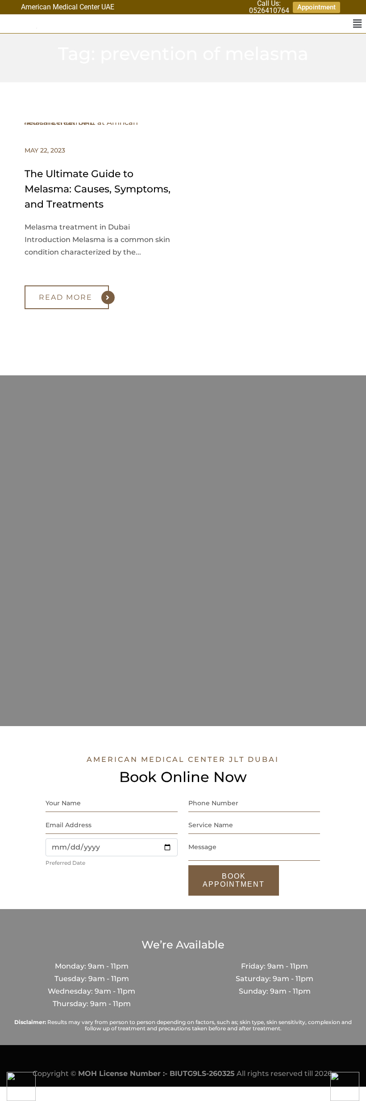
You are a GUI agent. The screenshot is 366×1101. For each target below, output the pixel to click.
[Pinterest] (238, 6)
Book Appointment (234, 880)
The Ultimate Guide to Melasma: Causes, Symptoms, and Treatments (98, 189)
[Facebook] (185, 6)
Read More (65, 297)
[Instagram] (199, 6)
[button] (357, 23)
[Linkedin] (212, 6)
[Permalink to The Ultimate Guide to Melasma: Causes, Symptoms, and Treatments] (100, 122)
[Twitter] (225, 6)
